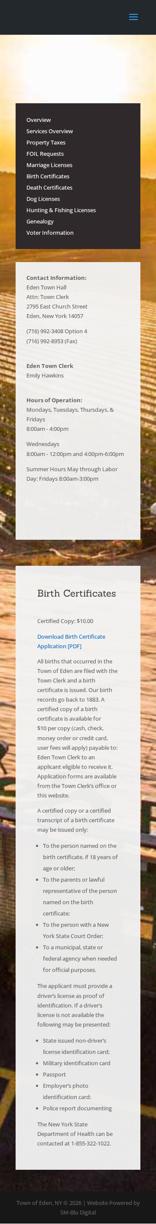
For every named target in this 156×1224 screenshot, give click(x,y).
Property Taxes (45, 142)
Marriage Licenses (49, 165)
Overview (38, 120)
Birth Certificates (47, 176)
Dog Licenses (43, 199)
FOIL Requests (45, 154)
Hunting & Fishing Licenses (61, 210)
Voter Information (50, 232)
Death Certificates (49, 187)
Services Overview (49, 131)
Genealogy (40, 221)
